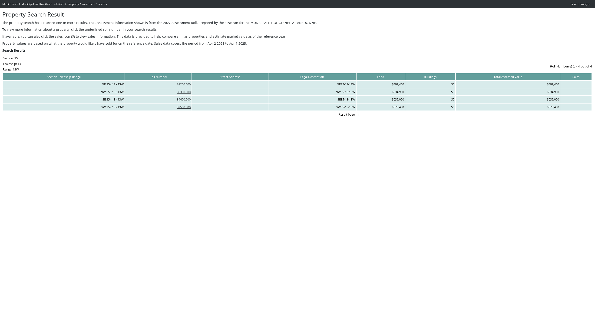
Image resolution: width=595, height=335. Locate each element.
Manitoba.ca (10, 4)
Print (574, 4)
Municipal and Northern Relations (43, 4)
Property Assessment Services (87, 4)
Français (585, 4)
